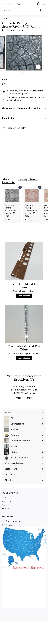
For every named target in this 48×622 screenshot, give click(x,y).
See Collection (24, 296)
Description (8, 118)
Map (29, 397)
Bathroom (6, 501)
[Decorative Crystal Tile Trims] (24, 324)
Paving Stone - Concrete (20, 180)
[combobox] (24, 10)
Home (4, 18)
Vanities (5, 508)
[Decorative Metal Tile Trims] (24, 261)
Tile (3, 505)
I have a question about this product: (22, 108)
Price (5, 79)
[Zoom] (38, 66)
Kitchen (5, 498)
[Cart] (39, 4)
